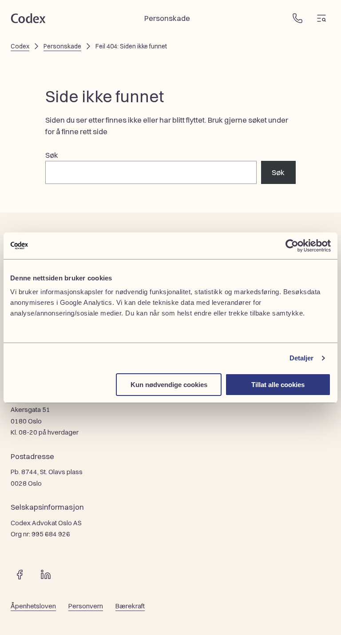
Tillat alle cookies (278, 384)
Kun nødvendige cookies (169, 384)
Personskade (62, 46)
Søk (51, 155)
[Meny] (321, 18)
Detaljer (301, 358)
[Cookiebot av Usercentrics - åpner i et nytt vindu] (292, 245)
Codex (20, 46)
